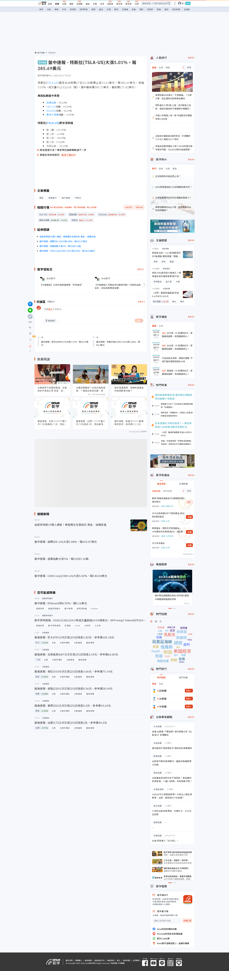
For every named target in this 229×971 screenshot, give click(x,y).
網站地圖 (126, 960)
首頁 (50, 3)
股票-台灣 (165, 521)
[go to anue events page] (175, 3)
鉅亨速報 (41, 52)
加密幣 (110, 3)
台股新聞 (165, 248)
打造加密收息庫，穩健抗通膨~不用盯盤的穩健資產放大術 (177, 359)
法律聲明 (136, 960)
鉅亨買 (119, 3)
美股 (71, 3)
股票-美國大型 (167, 506)
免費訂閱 (187, 921)
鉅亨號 (128, 3)
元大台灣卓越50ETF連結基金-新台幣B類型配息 (168, 515)
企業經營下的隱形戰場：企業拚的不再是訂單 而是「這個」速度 (52, 389)
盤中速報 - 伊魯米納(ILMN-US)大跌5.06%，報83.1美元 (118, 343)
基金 (88, 3)
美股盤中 (52, 52)
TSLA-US (52, 83)
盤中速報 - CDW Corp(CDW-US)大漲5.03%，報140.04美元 (67, 250)
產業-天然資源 (167, 536)
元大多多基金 (158, 543)
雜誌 (166, 9)
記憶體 (163, 690)
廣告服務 (88, 960)
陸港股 (80, 3)
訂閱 (137, 3)
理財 (141, 9)
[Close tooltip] (52, 346)
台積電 (163, 698)
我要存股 (139, 207)
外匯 (95, 3)
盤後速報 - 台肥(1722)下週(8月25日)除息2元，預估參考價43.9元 (90, 423)
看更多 (140, 269)
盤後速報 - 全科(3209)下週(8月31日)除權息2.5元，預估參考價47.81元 (52, 423)
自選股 (187, 9)
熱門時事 (84, 9)
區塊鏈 (125, 9)
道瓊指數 (51, 102)
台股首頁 (128, 207)
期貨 (116, 9)
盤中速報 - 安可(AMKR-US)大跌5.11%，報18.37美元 (64, 343)
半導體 (163, 706)
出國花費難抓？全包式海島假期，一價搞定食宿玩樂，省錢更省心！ (90, 389)
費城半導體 (52, 114)
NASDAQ (51, 110)
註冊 (188, 3)
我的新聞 (176, 9)
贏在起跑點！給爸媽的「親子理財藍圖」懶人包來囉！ (76, 207)
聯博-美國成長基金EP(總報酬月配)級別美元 (168, 500)
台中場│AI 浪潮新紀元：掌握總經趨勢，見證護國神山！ (177, 334)
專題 (159, 9)
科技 (64, 9)
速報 (93, 9)
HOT (164, 333)
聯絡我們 (110, 960)
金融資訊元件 (99, 960)
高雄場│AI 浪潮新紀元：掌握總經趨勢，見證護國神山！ (177, 372)
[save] (30, 340)
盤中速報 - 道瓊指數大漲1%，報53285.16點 (60, 246)
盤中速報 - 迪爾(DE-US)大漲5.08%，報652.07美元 (63, 241)
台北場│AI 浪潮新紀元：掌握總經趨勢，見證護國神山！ (177, 347)
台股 (64, 3)
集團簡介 (78, 960)
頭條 (41, 9)
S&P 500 (51, 106)
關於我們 (69, 960)
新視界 (150, 9)
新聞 (57, 3)
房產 (134, 9)
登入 (183, 3)
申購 (189, 517)
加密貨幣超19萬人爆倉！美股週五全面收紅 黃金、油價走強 (67, 236)
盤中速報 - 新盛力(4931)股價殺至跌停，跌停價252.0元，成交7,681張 (129, 423)
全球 (102, 3)
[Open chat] (30, 346)
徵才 (118, 960)
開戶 (189, 502)
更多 (189, 67)
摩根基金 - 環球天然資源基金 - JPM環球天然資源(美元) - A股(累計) (167, 529)
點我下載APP (68, 154)
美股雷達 (166, 268)
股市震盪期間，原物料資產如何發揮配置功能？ (129, 389)
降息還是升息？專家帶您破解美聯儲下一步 (63, 150)
